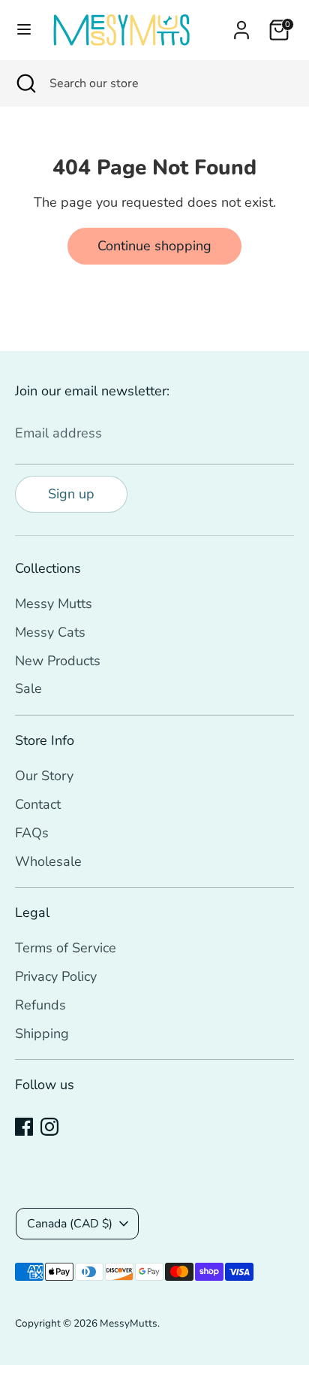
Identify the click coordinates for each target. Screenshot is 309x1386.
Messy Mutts (53, 604)
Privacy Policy (56, 976)
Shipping (42, 1033)
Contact (38, 804)
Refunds (40, 1005)
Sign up (71, 494)
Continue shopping (155, 246)
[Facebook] (24, 1127)
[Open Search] (24, 83)
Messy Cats (50, 632)
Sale (28, 688)
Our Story (44, 776)
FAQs (32, 833)
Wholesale (48, 861)
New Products (57, 661)
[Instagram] (49, 1127)
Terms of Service (65, 948)
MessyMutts (129, 1323)
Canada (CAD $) (69, 1223)
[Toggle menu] (24, 29)
